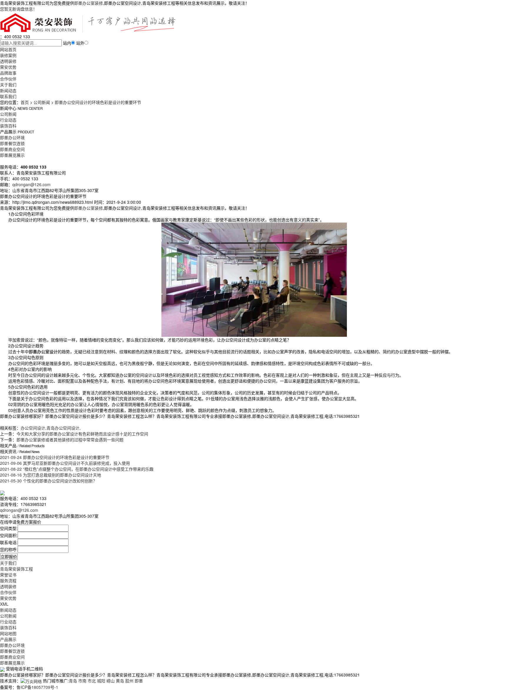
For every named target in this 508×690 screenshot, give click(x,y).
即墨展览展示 (12, 155)
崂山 (110, 681)
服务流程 (8, 580)
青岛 (73, 681)
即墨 (139, 681)
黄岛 (120, 681)
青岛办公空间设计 (62, 428)
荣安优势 (8, 67)
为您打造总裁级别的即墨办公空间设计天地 (50, 475)
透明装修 (8, 61)
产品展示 (8, 639)
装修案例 (8, 55)
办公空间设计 (33, 428)
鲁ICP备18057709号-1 (37, 687)
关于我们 (8, 84)
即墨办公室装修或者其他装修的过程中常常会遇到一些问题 (69, 439)
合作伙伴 (8, 79)
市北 (92, 681)
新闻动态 (8, 90)
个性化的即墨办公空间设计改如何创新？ (48, 481)
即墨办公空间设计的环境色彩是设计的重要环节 (98, 102)
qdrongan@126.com (31, 184)
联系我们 (8, 96)
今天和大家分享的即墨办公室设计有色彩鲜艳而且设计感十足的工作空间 (82, 434)
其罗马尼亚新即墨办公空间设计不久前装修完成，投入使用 (65, 463)
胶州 (129, 681)
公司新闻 (42, 102)
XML (4, 604)
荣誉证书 (8, 575)
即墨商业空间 (12, 149)
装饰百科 (8, 126)
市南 (82, 681)
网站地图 (8, 633)
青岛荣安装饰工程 (16, 569)
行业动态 (8, 120)
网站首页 (8, 49)
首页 (25, 102)
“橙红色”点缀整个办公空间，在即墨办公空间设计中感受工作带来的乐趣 (76, 469)
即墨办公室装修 (88, 3)
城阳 (101, 681)
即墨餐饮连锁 (12, 143)
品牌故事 (8, 73)
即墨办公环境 (12, 137)
